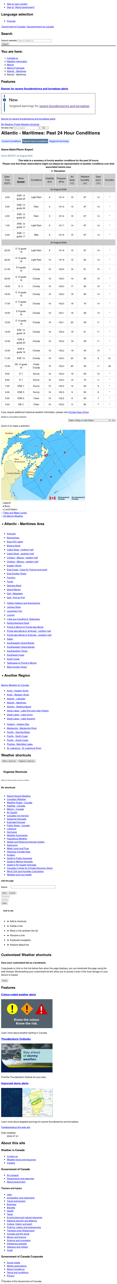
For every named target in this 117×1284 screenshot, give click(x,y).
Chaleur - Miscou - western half (22, 561)
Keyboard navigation (20, 940)
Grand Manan (14, 589)
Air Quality (12, 812)
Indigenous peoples (17, 1243)
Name (4, 887)
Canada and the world (18, 1233)
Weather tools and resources (21, 1159)
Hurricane (12, 832)
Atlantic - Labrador (16, 698)
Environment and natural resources (24, 1217)
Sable (10, 639)
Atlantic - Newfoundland (19, 706)
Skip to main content (17, 4)
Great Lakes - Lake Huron (20, 714)
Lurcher (11, 615)
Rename (5, 896)
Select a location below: (14, 416)
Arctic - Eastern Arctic (18, 690)
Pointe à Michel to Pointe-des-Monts (25, 627)
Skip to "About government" (21, 7)
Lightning (11, 828)
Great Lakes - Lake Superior (21, 718)
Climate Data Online (78, 412)
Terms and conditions (17, 1272)
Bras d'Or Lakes (15, 541)
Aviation (11, 855)
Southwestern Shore (17, 651)
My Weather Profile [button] (11, 124)
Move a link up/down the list (24, 930)
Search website (9, 40)
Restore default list (19, 944)
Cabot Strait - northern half (20, 549)
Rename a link (17, 935)
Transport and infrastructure (21, 1230)
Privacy (10, 1275)
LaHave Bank (14, 607)
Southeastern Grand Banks (20, 643)
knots (21, 181)
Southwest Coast (15, 655)
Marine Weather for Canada (15, 685)
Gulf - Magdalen (15, 593)
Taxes (10, 1214)
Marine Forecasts (15, 68)
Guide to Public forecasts (19, 858)
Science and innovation (19, 1240)
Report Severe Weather (19, 796)
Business (11, 1204)
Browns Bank (13, 545)
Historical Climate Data (18, 851)
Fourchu (11, 577)
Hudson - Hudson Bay (18, 724)
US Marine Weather (13, 516)
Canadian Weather (16, 799)
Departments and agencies (20, 1178)
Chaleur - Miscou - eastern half (22, 557)
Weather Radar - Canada (19, 802)
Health (10, 1210)
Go (44, 128)
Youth (10, 1250)
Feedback (15, 1127)
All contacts (13, 1175)
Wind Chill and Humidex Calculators (25, 871)
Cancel (12, 893)
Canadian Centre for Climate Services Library (30, 868)
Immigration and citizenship (21, 1197)
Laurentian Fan (14, 611)
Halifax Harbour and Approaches (23, 603)
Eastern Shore (14, 565)
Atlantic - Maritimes (16, 71)
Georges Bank (14, 585)
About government (16, 1181)
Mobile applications (17, 1265)
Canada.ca (12, 58)
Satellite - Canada (16, 805)
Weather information (17, 61)
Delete (5, 900)
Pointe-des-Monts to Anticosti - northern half (29, 631)
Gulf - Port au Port (16, 597)
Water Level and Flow (18, 848)
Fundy (10, 581)
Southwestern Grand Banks (21, 647)
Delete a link (16, 926)
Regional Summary (59, 141)
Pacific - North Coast (17, 736)
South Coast (13, 659)
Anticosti (11, 533)
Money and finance (16, 1237)
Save (4, 893)
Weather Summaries (17, 835)
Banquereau (13, 537)
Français (11, 21)
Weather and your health (19, 874)
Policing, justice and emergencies (24, 1227)
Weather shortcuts (30, 124)
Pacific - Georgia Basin (18, 732)
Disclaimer (59, 171)
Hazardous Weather (17, 838)
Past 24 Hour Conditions (35, 141)
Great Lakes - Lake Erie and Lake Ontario (28, 710)
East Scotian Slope (16, 573)
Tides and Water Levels (15, 512)
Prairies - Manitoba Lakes (20, 744)
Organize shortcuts (27, 761)
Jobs (9, 1194)
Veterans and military (17, 1247)
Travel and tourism (16, 1201)
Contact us (12, 1156)
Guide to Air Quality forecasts (21, 864)
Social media (13, 1262)
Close (4, 981)
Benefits (11, 1207)
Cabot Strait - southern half (20, 553)
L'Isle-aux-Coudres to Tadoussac (23, 619)
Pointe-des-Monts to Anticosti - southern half (29, 635)
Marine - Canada (15, 809)
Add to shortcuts (9, 761)
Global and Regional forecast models (25, 841)
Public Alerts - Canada (18, 825)
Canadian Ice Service (18, 815)
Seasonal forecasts (16, 819)
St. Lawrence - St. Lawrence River (24, 748)
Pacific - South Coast (17, 740)
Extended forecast (16, 822)
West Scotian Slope (17, 667)
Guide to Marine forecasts (20, 861)
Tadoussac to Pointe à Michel (22, 663)
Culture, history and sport (19, 1224)
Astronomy (12, 845)
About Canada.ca (16, 1269)
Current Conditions (11, 141)
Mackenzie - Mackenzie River (22, 728)
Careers (11, 1162)
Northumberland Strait (18, 623)
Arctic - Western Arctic (18, 694)
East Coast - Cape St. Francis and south (27, 569)
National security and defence (22, 1220)
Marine (10, 64)
